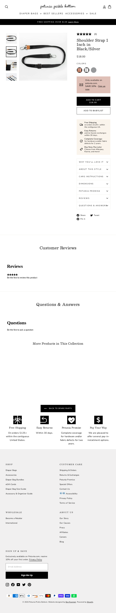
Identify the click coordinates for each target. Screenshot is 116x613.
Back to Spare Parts (60, 408)
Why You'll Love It (91, 162)
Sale (93, 13)
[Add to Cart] (25, 368)
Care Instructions (91, 176)
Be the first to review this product (22, 278)
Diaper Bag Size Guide (16, 489)
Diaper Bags (29, 13)
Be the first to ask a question (20, 330)
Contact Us (65, 489)
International (11, 523)
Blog (62, 541)
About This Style (90, 169)
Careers (63, 537)
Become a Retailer (14, 518)
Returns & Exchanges (69, 475)
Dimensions (86, 183)
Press (62, 527)
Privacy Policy (66, 498)
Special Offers (66, 484)
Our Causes (65, 523)
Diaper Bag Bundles (15, 479)
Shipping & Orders (68, 470)
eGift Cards (11, 484)
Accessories (75, 13)
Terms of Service (67, 503)
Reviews (84, 198)
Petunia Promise (89, 191)
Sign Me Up (27, 575)
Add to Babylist (93, 110)
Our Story (64, 518)
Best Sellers (53, 13)
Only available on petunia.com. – (95, 85)
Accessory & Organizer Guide (19, 493)
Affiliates (64, 532)
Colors (81, 63)
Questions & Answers (93, 205)
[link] (88, 34)
